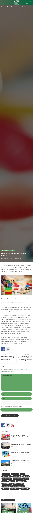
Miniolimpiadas (7, 483)
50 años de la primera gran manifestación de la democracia (19, 436)
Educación (26, 476)
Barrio (12, 250)
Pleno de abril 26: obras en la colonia (21, 444)
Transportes (25, 488)
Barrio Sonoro (7, 476)
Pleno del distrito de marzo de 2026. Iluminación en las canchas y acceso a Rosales (21, 462)
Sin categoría (14, 488)
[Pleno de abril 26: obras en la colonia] (5, 445)
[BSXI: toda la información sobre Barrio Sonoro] (5, 454)
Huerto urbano (18, 478)
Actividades (5, 250)
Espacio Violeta (7, 478)
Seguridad (5, 488)
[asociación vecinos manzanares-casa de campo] (12, 425)
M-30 (26, 478)
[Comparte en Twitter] (8, 349)
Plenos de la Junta (18, 486)
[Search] (30, 2)
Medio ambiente (21, 481)
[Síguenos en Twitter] (8, 425)
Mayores (11, 481)
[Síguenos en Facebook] (3, 425)
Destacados (17, 476)
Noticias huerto (18, 483)
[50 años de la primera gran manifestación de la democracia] (5, 437)
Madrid (5, 481)
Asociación (15, 474)
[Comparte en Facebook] (3, 349)
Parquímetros (6, 486)
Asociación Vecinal (5, 258)
